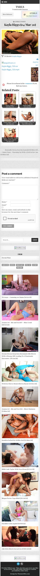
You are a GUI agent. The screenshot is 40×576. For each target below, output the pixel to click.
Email (4, 205)
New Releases (7, 14)
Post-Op (28, 265)
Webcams (19, 268)
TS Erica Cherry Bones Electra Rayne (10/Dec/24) (19, 384)
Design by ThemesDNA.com (20, 574)
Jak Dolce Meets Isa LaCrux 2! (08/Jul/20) (16, 549)
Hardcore (5, 265)
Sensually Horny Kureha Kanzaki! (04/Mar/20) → (22, 150)
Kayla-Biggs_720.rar (10, 66)
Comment (6, 183)
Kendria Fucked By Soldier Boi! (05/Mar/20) (17, 440)
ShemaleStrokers (20, 21)
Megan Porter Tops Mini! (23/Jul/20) (15, 498)
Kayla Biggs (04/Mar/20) (20, 25)
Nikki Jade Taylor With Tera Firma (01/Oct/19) (18, 469)
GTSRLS (33, 13)
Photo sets (20, 265)
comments (28, 83)
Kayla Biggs (17, 56)
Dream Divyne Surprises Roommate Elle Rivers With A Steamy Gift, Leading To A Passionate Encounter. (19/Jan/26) (19, 356)
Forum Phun (6, 258)
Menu (5, 2)
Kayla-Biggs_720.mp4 (10, 69)
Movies (12, 265)
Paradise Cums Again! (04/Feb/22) (14, 523)
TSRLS (20, 6)
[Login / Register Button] (18, 563)
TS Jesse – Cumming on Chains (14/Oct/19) (16, 297)
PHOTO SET (35, 63)
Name (4, 202)
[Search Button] (21, 563)
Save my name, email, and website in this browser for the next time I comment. (16, 211)
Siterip (35, 265)
